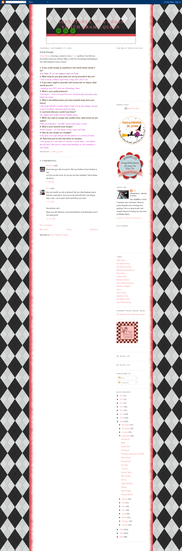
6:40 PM (50, 182)
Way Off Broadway (124, 302)
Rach (48, 188)
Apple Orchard (126, 483)
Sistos (119, 289)
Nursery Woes (126, 472)
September (126, 435)
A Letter (124, 468)
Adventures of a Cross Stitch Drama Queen (91, 24)
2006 (122, 537)
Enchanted (125, 439)
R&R (123, 442)
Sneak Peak (125, 446)
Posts (122, 377)
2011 (122, 414)
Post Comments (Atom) (59, 234)
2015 (122, 399)
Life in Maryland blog (125, 283)
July (124, 502)
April (124, 513)
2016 (122, 395)
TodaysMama (45, 56)
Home (69, 229)
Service (124, 479)
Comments (124, 382)
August (125, 499)
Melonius (50, 165)
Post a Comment (46, 225)
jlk (134, 190)
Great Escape (126, 461)
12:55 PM (50, 218)
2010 (122, 417)
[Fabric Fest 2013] (132, 108)
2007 (122, 533)
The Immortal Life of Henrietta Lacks (131, 314)
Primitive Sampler (123, 286)
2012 (122, 410)
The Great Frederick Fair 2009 (132, 453)
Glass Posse (121, 273)
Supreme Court (122, 296)
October (125, 432)
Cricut (74, 56)
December (126, 424)
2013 (122, 406)
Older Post (94, 229)
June (124, 506)
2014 (122, 403)
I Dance (124, 487)
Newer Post (44, 229)
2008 (122, 529)
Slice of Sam (121, 292)
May (124, 510)
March (124, 517)
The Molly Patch (123, 299)
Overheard (125, 450)
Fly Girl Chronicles (124, 266)
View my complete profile (129, 218)
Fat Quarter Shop (123, 263)
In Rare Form (122, 276)
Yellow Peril (126, 457)
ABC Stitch (121, 260)
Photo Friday (126, 476)
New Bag (124, 465)
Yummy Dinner (127, 494)
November (126, 428)
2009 (122, 421)
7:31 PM (50, 201)
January (125, 524)
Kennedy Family (123, 279)
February (125, 521)
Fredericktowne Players (126, 270)
